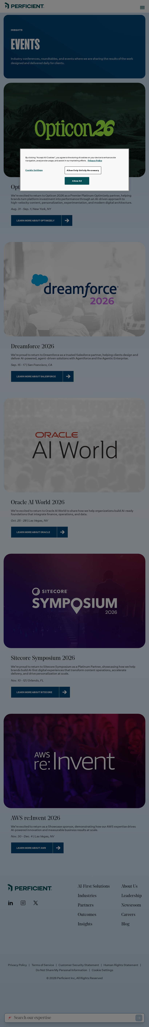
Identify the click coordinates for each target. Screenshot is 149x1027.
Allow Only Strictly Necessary (83, 170)
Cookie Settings (34, 170)
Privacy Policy (95, 160)
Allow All (77, 180)
